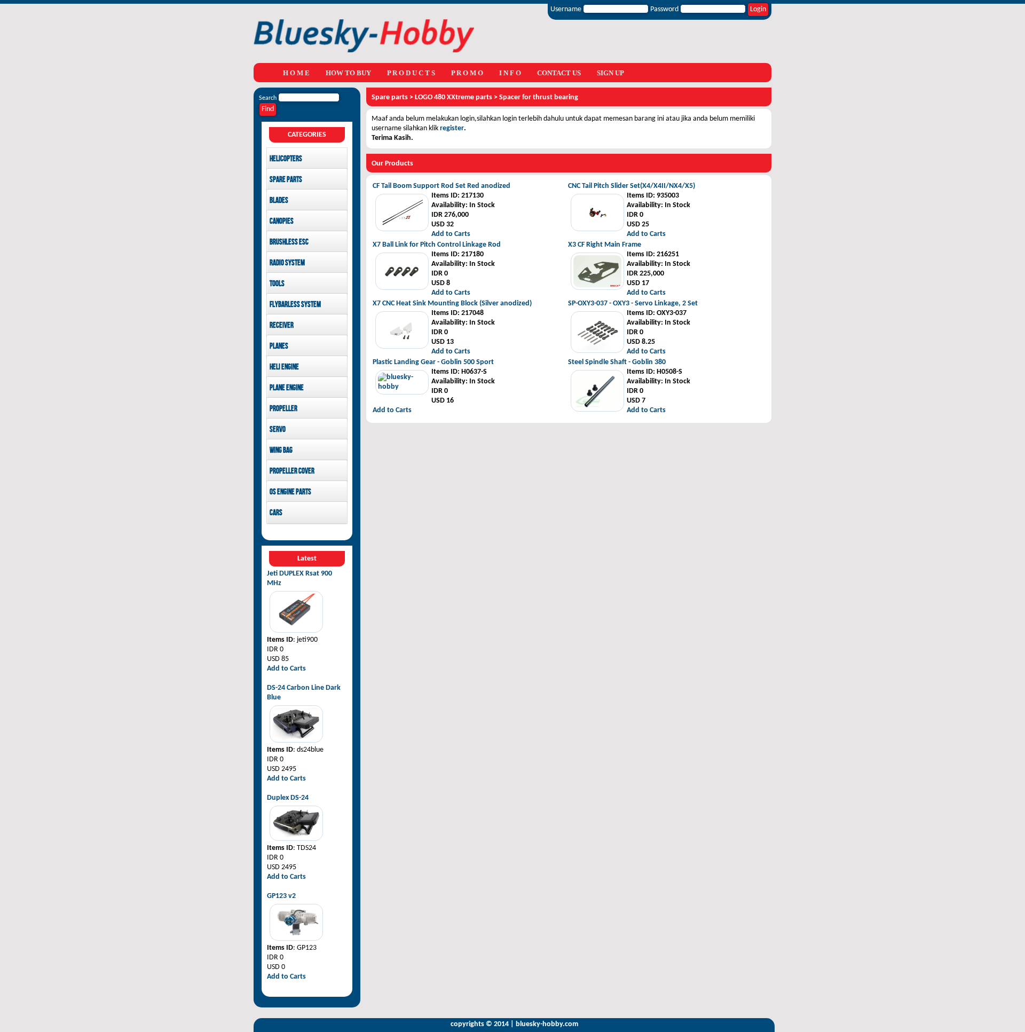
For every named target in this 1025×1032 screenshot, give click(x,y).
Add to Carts (286, 669)
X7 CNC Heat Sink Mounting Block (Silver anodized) (452, 304)
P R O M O (467, 73)
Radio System (287, 263)
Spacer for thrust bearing (538, 97)
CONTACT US (559, 73)
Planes (279, 346)
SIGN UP (610, 73)
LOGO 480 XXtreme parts (453, 97)
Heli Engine (284, 367)
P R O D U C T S (411, 73)
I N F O (510, 73)
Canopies (282, 221)
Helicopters (286, 159)
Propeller (283, 409)
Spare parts (286, 180)
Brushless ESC (289, 242)
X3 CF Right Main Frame (604, 245)
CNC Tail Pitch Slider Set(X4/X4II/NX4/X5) (631, 186)
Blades (279, 201)
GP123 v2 (281, 896)
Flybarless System (295, 305)
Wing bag (281, 450)
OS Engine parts (290, 492)
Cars (276, 513)
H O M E (296, 73)
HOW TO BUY (348, 73)
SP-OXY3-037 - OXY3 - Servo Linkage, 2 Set (633, 304)
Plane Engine (287, 388)
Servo (278, 430)
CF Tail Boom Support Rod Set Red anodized (441, 186)
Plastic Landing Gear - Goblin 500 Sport (433, 362)
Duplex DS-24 (288, 798)
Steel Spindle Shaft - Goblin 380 (617, 362)
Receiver (282, 325)
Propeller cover (292, 471)
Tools (277, 284)
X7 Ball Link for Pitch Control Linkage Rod (437, 245)
